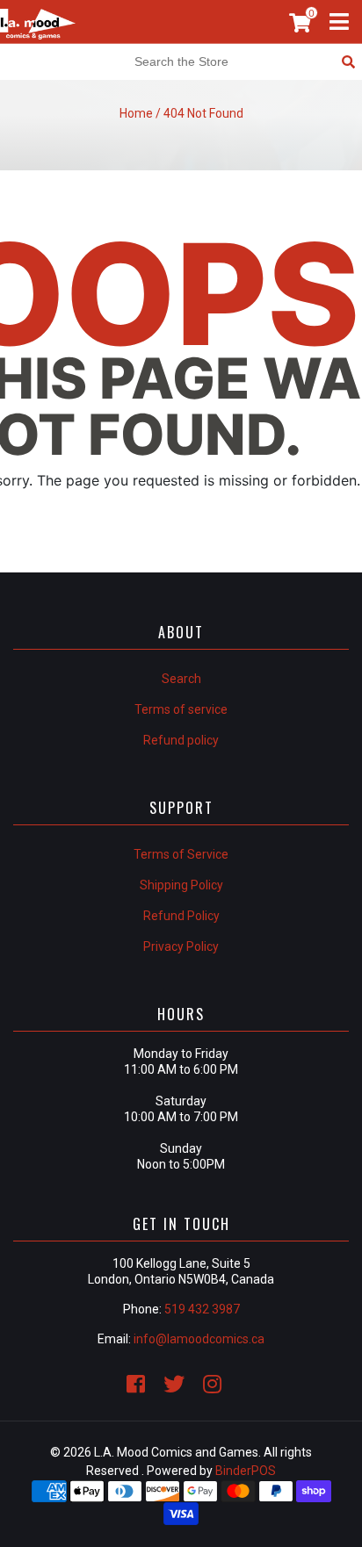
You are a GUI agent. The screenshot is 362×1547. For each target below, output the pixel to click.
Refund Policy (181, 916)
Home (136, 113)
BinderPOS (245, 1471)
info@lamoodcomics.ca (199, 1339)
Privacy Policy (181, 946)
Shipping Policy (181, 885)
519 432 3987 (202, 1309)
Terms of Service (181, 854)
